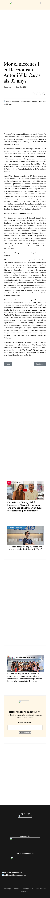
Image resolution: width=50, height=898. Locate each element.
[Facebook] (33, 94)
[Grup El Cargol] (25, 821)
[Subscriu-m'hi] (25, 704)
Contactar (16, 889)
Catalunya (7, 87)
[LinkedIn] (38, 94)
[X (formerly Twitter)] (44, 94)
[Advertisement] (25, 34)
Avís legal (7, 889)
